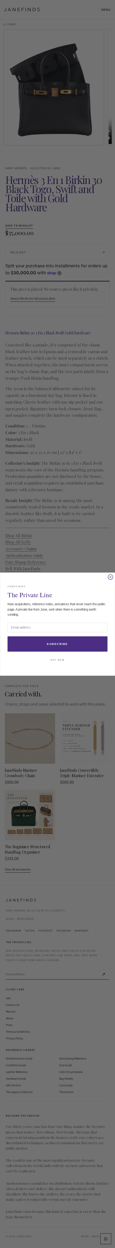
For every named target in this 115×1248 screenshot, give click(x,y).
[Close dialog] (110, 576)
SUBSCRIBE (57, 643)
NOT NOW (57, 660)
